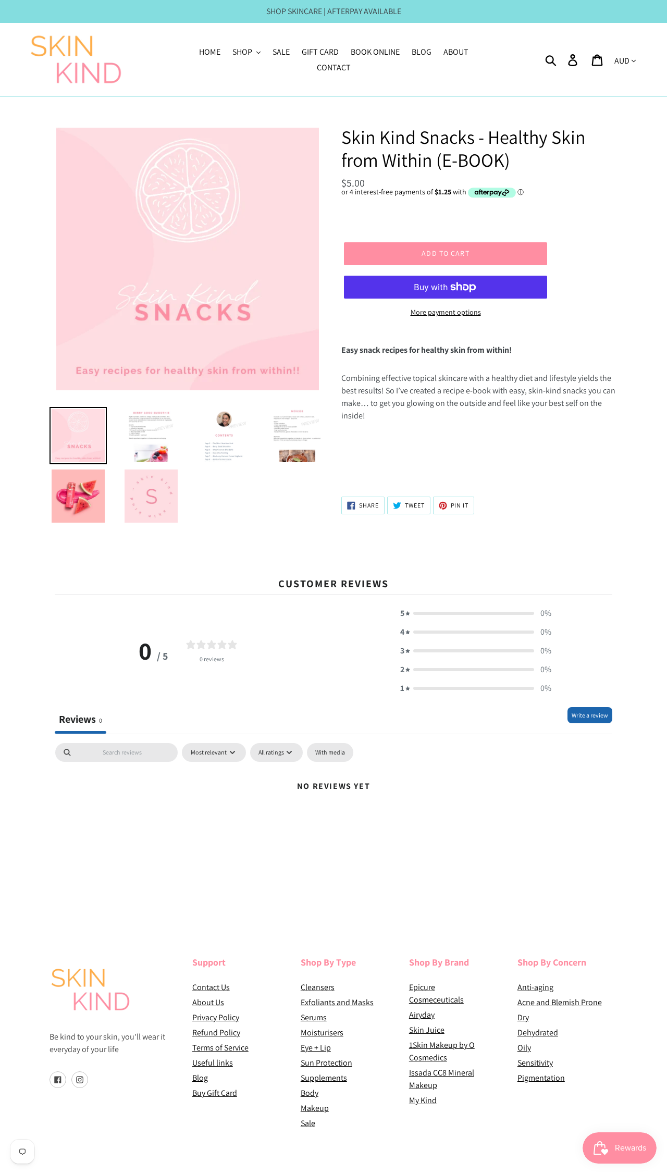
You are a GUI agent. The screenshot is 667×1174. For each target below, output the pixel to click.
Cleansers (318, 987)
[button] (475, 613)
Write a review (590, 715)
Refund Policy (216, 1032)
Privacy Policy (215, 1017)
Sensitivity (535, 1062)
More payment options (446, 312)
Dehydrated (537, 1032)
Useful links (212, 1062)
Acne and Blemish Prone (559, 1002)
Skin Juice (426, 1029)
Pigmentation (541, 1077)
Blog (200, 1077)
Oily (524, 1047)
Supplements (324, 1077)
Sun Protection (326, 1062)
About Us (208, 1002)
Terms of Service (220, 1047)
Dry (523, 1017)
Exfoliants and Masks (337, 1002)
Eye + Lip (316, 1047)
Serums (314, 1017)
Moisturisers (322, 1032)
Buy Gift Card (214, 1093)
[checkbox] (330, 752)
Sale (308, 1123)
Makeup (315, 1108)
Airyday (422, 1014)
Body (309, 1093)
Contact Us (211, 987)
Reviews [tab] (80, 719)
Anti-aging (535, 987)
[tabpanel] (333, 821)
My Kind (423, 1100)
